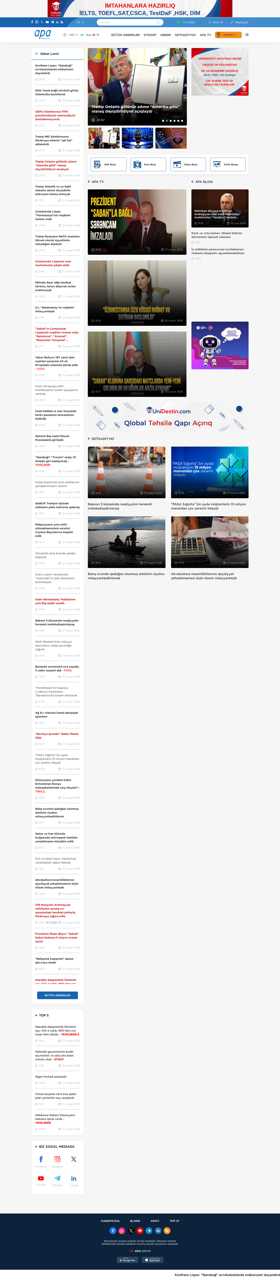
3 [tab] (171, 121)
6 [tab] (182, 121)
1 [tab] (163, 121)
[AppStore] (152, 1260)
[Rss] (62, 22)
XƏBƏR (165, 35)
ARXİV (154, 1220)
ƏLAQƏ (135, 1220)
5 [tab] (178, 121)
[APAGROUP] (140, 1251)
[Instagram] (36, 22)
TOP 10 (174, 1220)
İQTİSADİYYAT (185, 35)
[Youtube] (47, 22)
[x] (131, 1231)
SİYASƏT (150, 35)
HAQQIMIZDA (110, 1220)
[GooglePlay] (127, 1260)
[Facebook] (32, 22)
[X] (41, 22)
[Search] (158, 22)
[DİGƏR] (245, 35)
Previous (93, 86)
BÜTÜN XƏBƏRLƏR (125, 35)
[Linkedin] (57, 22)
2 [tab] (167, 121)
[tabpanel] (137, 87)
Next (181, 86)
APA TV (205, 35)
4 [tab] (174, 121)
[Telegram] (52, 22)
